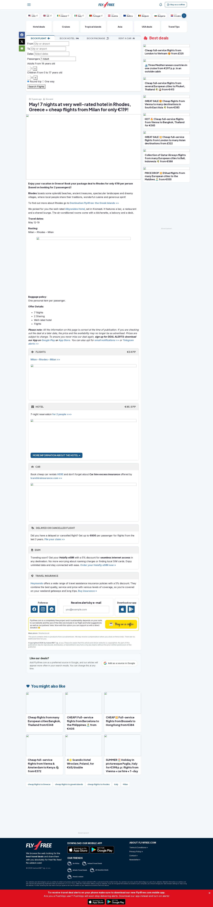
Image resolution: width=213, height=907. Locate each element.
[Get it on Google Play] (131, 609)
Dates (30, 53)
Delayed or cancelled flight (55, 527)
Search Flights (36, 86)
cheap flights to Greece (39, 784)
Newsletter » (134, 860)
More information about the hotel (56, 455)
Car (37, 466)
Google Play (48, 340)
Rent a (125, 38)
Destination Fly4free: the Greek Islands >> (94, 203)
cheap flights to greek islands (69, 784)
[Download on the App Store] (122, 609)
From (30, 43)
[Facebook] (34, 609)
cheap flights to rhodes (99, 784)
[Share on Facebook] (22, 35)
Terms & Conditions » (138, 847)
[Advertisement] (83, 810)
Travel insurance (46, 575)
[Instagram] (42, 609)
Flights (85, 351)
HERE (60, 474)
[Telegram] (51, 609)
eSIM (37, 549)
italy (116, 784)
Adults (30, 63)
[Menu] (29, 5)
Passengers (33, 58)
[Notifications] (161, 5)
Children (31, 72)
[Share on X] (22, 42)
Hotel (85, 406)
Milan (125, 784)
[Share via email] (22, 48)
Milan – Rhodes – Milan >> (45, 359)
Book (38, 38)
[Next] (184, 15)
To (28, 48)
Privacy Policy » (136, 851)
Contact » (133, 856)
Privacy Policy (70, 883)
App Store (64, 340)
